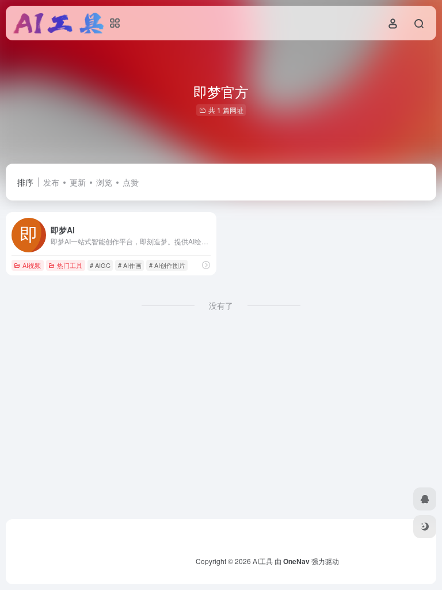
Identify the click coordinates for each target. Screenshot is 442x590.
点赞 (131, 182)
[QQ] (424, 498)
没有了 (221, 305)
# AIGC (100, 265)
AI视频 (31, 265)
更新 (78, 182)
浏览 (104, 182)
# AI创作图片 (167, 265)
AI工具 (263, 561)
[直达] (206, 264)
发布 (51, 182)
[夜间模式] (424, 526)
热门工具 (69, 265)
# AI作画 (130, 265)
